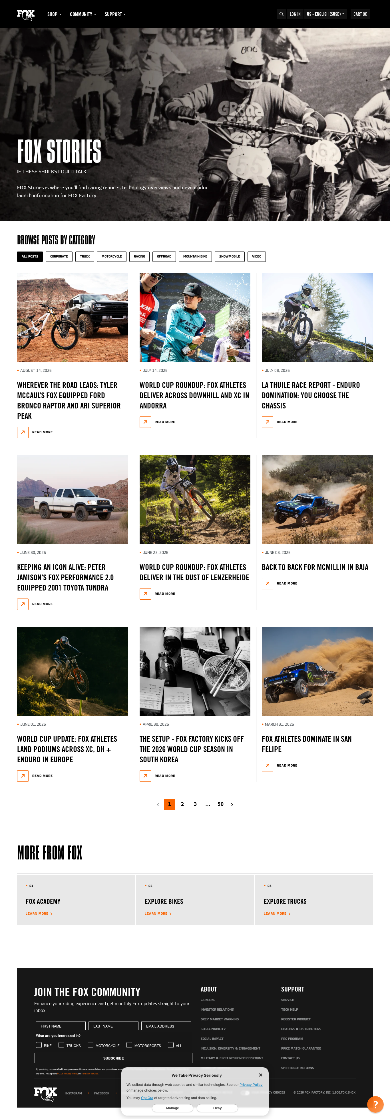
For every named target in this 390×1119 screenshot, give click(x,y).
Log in (295, 14)
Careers (208, 1000)
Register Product (296, 1019)
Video (256, 256)
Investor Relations (217, 1010)
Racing (139, 256)
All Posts (30, 256)
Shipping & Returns (297, 1068)
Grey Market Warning (220, 1019)
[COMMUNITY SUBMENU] (95, 14)
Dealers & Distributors (301, 1029)
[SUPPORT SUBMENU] (125, 14)
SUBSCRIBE (113, 1058)
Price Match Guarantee (301, 1048)
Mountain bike (195, 256)
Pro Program (292, 1039)
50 (221, 804)
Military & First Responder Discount (232, 1058)
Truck (85, 256)
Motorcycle (112, 256)
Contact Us (290, 1058)
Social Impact (212, 1039)
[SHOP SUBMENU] (60, 14)
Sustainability (213, 1029)
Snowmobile (229, 256)
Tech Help (289, 1010)
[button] (375, 1104)
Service (287, 1000)
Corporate (59, 256)
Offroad (164, 256)
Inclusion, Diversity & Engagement (230, 1048)
